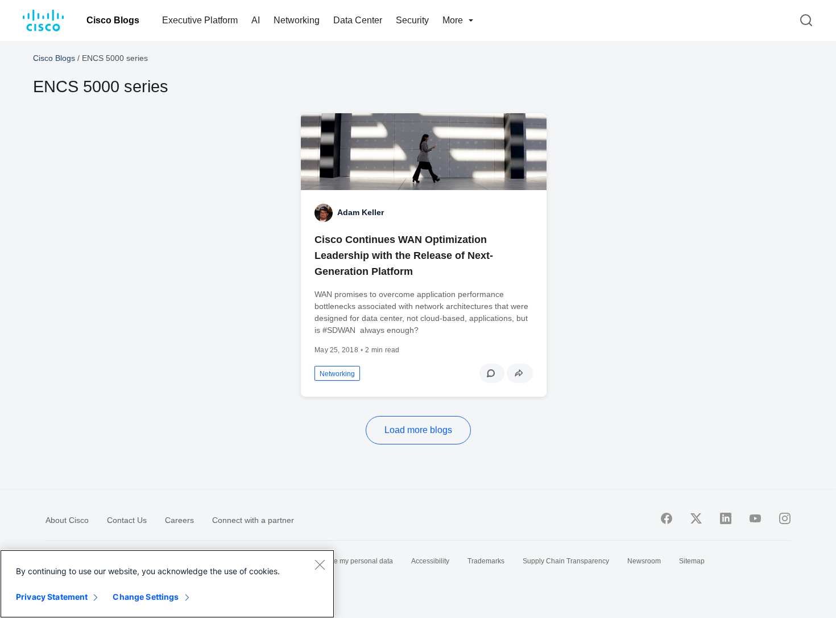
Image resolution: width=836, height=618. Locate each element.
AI (255, 20)
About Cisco (67, 520)
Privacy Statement (52, 596)
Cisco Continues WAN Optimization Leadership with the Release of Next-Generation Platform (403, 255)
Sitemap (692, 561)
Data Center (357, 20)
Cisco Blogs (112, 20)
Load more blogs (418, 430)
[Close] (319, 564)
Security (412, 20)
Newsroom (644, 561)
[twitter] (696, 518)
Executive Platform (200, 20)
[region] (167, 584)
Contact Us (127, 520)
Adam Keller (360, 212)
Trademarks (485, 561)
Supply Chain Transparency (566, 561)
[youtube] (755, 518)
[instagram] (785, 518)
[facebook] (666, 518)
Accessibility (430, 561)
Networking (297, 20)
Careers (179, 520)
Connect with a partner (253, 520)
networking (337, 373)
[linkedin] (725, 518)
